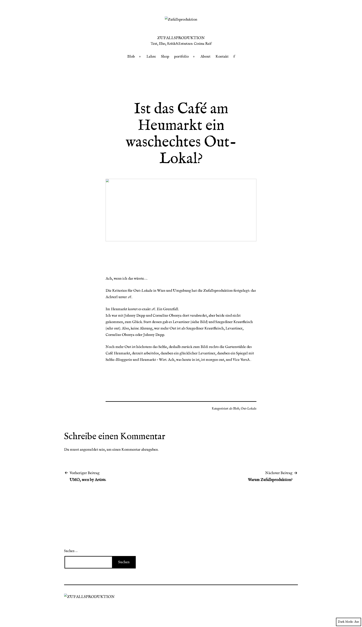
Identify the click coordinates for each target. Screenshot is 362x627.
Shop (165, 56)
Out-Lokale (248, 409)
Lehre (151, 56)
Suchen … (70, 551)
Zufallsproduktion (181, 38)
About (205, 56)
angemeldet (89, 449)
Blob (131, 56)
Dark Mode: (345, 622)
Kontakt (222, 56)
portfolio (181, 56)
